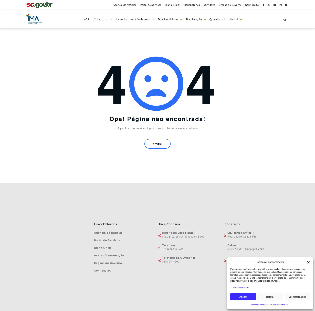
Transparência (191, 4)
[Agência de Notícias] (125, 233)
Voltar (158, 144)
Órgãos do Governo (230, 4)
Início (87, 19)
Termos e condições (279, 304)
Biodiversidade (168, 19)
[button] (308, 261)
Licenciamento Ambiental (133, 19)
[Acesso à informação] (125, 255)
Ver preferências (297, 296)
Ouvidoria (209, 4)
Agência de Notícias (124, 4)
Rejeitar (270, 296)
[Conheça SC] (125, 271)
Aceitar (243, 296)
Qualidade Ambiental (223, 19)
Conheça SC (252, 4)
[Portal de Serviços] (125, 240)
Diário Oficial (172, 4)
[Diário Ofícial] (125, 248)
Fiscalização (193, 19)
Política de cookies (259, 304)
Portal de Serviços (150, 4)
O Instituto (101, 19)
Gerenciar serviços (240, 287)
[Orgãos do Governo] (125, 263)
